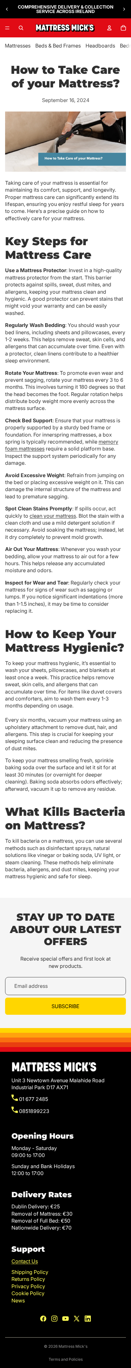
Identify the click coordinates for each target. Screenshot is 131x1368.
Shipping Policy (29, 1272)
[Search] (21, 28)
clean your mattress (53, 516)
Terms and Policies (66, 1359)
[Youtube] (65, 1318)
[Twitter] (76, 1318)
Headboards (100, 45)
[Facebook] (43, 1318)
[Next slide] (124, 9)
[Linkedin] (88, 1318)
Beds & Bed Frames (58, 45)
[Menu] (7, 28)
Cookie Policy (28, 1293)
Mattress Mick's (73, 1346)
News (18, 1300)
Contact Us (24, 1261)
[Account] (109, 28)
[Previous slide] (7, 9)
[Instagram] (54, 1318)
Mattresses (18, 45)
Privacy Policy (28, 1286)
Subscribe (65, 1006)
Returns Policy (28, 1279)
